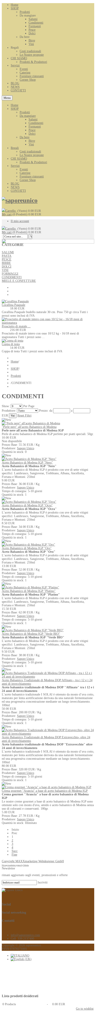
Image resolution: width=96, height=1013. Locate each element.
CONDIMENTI (12, 277)
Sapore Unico (25, 448)
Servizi (15, 165)
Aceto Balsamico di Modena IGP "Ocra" (27, 505)
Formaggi (35, 126)
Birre (32, 140)
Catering (25, 173)
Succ (15, 851)
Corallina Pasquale (13, 305)
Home (14, 105)
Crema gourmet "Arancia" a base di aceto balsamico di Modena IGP (45, 790)
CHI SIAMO (19, 158)
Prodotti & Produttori (33, 162)
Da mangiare (28, 116)
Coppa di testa (11, 344)
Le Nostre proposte (32, 155)
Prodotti (25, 112)
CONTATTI (18, 190)
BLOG (15, 183)
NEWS (15, 187)
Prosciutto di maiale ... (16, 326)
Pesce (32, 130)
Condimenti (36, 123)
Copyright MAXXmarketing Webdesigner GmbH (33, 861)
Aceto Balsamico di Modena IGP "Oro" (27, 548)
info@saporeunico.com (25, 935)
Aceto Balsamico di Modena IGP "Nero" (27, 462)
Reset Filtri (24, 415)
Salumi (33, 119)
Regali (15, 148)
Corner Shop (28, 180)
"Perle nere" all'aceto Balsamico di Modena (29, 427)
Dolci (32, 133)
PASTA (6, 256)
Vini (31, 144)
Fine (14, 854)
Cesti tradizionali (30, 151)
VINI (5, 270)
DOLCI (6, 266)
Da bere (24, 137)
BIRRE (6, 263)
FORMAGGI (10, 273)
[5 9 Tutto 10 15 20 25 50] (17, 406)
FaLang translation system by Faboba (15, 865)
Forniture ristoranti (32, 176)
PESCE (6, 259)
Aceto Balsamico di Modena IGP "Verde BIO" (31, 633)
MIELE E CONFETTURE (19, 281)
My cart (7, 214)
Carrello (11, 211)
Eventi (24, 169)
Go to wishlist (85, 1008)
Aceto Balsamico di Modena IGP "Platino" (29, 591)
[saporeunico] (20, 200)
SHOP (15, 108)
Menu (7, 97)
